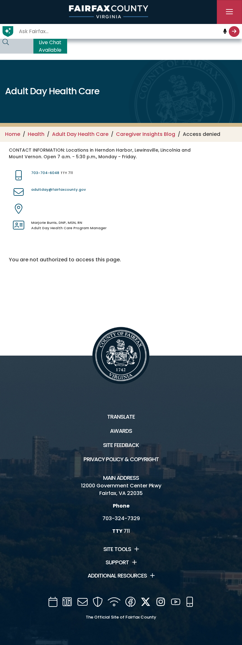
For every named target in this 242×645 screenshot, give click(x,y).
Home (12, 134)
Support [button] (117, 562)
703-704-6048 (45, 172)
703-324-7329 (121, 518)
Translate (121, 417)
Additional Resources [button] (117, 575)
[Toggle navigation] (229, 12)
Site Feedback (121, 445)
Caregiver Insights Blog (145, 134)
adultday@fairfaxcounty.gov (58, 189)
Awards (121, 431)
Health (36, 134)
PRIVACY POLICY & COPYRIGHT (121, 459)
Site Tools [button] (117, 549)
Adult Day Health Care (80, 134)
